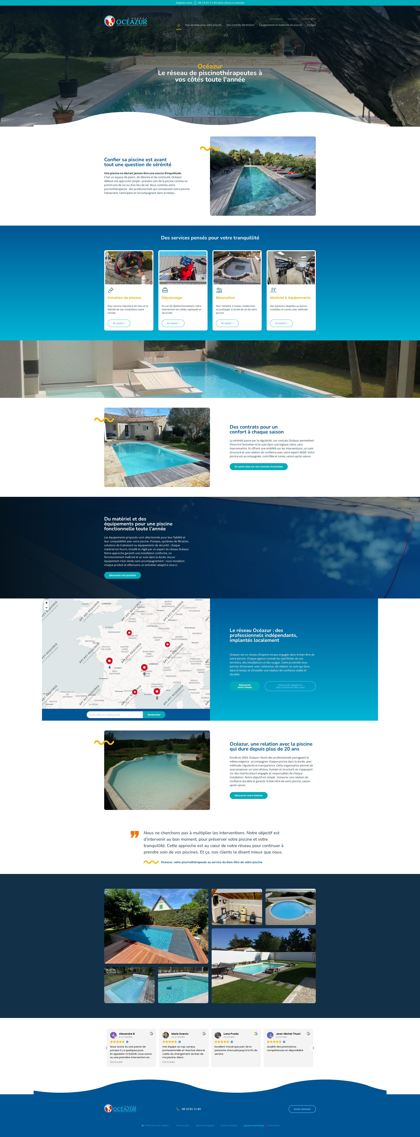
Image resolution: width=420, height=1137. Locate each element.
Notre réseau (276, 19)
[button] (313, 1048)
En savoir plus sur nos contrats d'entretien (259, 466)
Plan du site (182, 1125)
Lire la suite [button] (221, 1062)
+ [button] (46, 603)
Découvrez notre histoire (249, 795)
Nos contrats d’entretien (240, 25)
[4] (109, 661)
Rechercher (154, 714)
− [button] (46, 608)
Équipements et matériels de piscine (280, 25)
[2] (157, 691)
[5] (144, 667)
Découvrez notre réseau (245, 686)
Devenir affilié (309, 19)
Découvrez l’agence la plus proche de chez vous (290, 686)
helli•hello (262, 1125)
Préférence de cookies (156, 1125)
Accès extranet (302, 1109)
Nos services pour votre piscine (203, 25)
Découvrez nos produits (122, 575)
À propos (292, 19)
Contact (311, 25)
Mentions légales (205, 1125)
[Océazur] (130, 22)
